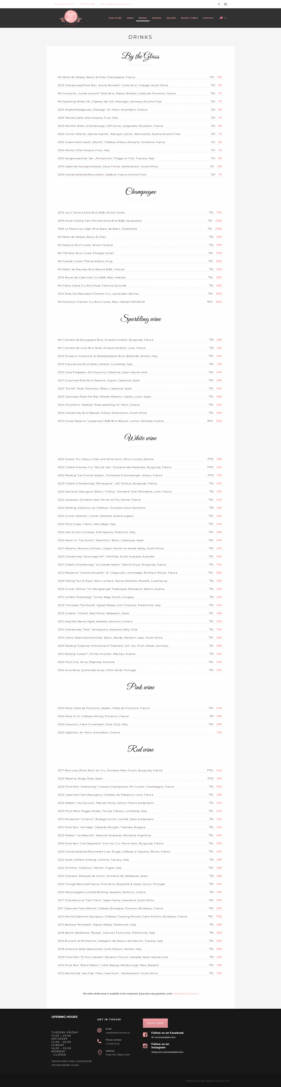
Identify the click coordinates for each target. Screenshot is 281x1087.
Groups (156, 18)
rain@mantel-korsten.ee (185, 993)
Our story (115, 18)
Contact (208, 18)
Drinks (143, 18)
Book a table (189, 18)
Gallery (171, 18)
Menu (130, 18)
